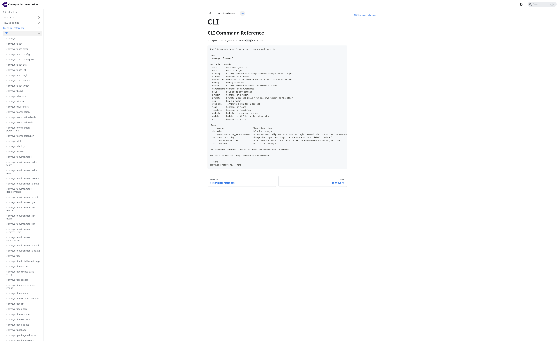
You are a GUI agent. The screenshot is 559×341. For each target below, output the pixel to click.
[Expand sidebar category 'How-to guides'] (39, 22)
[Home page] (210, 13)
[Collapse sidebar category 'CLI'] (39, 33)
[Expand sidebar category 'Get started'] (39, 17)
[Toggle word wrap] (338, 49)
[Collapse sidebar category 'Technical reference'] (39, 28)
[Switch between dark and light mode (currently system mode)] (521, 4)
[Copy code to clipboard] (343, 49)
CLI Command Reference (365, 15)
